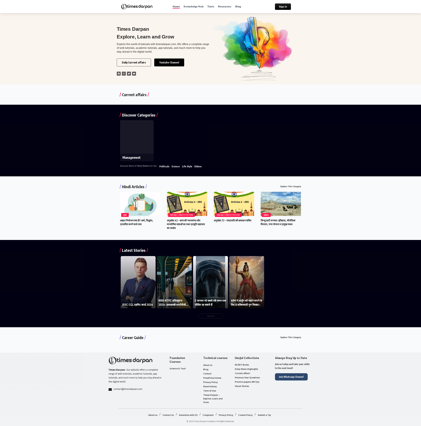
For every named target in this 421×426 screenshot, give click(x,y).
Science (176, 166)
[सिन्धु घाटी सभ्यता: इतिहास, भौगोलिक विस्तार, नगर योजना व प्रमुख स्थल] (281, 204)
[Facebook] (119, 74)
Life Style (187, 166)
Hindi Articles (133, 187)
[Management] (137, 137)
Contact (207, 373)
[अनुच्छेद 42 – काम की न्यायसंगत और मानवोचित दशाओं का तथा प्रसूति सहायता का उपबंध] (187, 204)
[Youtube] (134, 74)
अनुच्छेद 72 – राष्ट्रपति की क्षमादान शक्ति (232, 220)
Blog (205, 369)
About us (207, 365)
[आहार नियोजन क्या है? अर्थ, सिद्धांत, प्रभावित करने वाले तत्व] (140, 204)
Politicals (164, 166)
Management (132, 157)
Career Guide (132, 337)
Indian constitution (181, 215)
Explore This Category (290, 186)
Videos (198, 166)
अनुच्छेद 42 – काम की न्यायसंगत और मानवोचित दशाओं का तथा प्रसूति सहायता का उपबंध (186, 224)
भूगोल (125, 215)
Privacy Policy (210, 382)
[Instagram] (124, 74)
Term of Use (209, 390)
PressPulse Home (212, 378)
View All (210, 316)
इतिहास (266, 215)
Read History (210, 386)
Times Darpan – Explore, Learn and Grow (213, 398)
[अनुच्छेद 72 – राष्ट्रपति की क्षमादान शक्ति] (234, 204)
